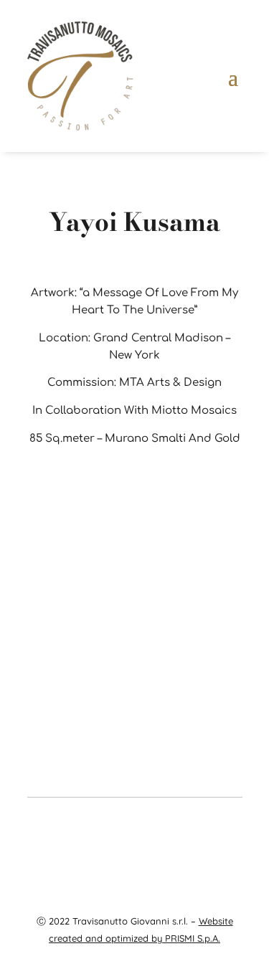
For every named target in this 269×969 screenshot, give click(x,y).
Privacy (188, 844)
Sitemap (137, 861)
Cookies (225, 844)
